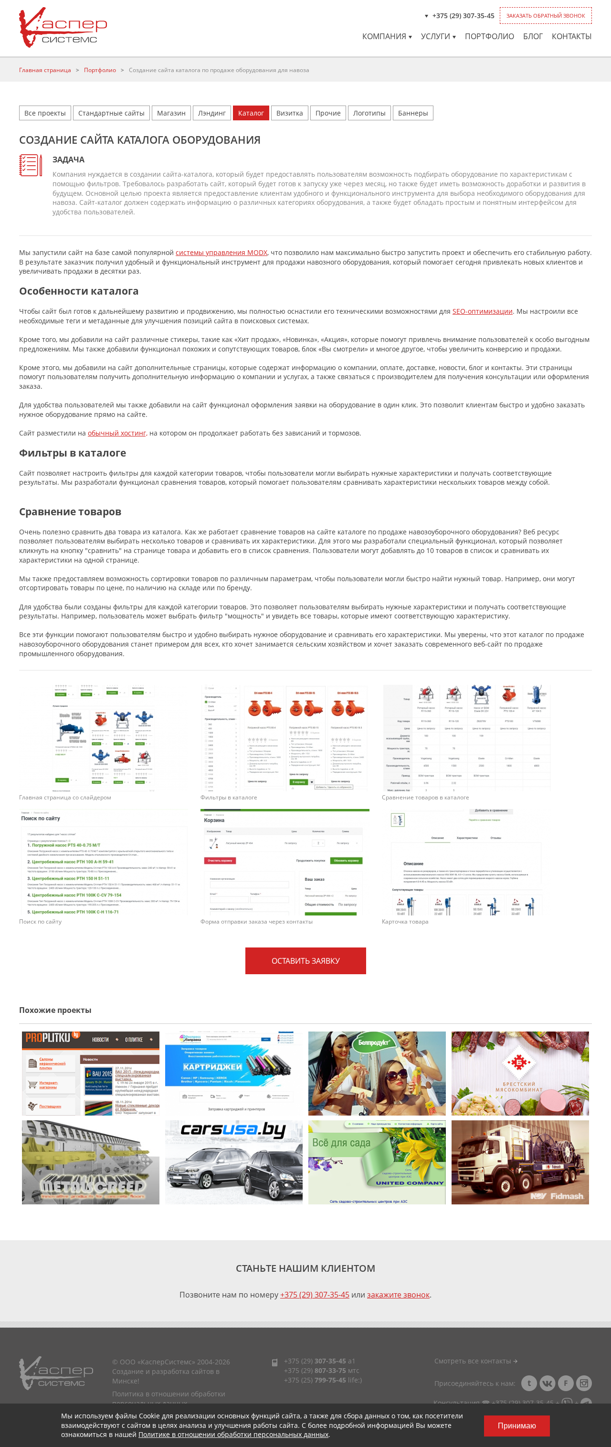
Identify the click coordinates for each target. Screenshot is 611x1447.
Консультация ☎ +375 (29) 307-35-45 (493, 1402)
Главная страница (45, 70)
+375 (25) (315, 1379)
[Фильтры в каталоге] (284, 737)
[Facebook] (566, 1383)
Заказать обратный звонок (545, 15)
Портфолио (489, 36)
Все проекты (45, 112)
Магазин (171, 112)
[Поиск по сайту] (103, 861)
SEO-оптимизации (483, 311)
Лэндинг (212, 112)
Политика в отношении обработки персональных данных (168, 1398)
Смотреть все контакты (473, 1360)
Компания (384, 36)
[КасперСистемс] (63, 27)
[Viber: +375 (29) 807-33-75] (567, 1402)
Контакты (572, 36)
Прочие (328, 112)
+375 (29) (315, 1360)
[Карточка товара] (466, 861)
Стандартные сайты (111, 112)
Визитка (289, 112)
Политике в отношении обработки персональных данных (233, 1434)
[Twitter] (529, 1383)
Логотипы (369, 112)
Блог (533, 36)
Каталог (251, 112)
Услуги (435, 36)
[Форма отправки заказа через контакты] (284, 861)
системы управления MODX (221, 252)
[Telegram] (586, 1402)
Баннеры (413, 112)
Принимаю (517, 1426)
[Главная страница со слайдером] (103, 737)
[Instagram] (584, 1383)
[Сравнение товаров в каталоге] (466, 737)
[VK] (547, 1383)
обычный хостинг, (117, 432)
